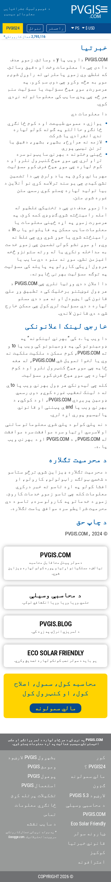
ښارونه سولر (89, 833)
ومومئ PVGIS (42, 766)
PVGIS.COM (94, 814)
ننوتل (35, 28)
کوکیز (97, 852)
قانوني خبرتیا (86, 843)
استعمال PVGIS (38, 785)
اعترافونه (91, 862)
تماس (50, 814)
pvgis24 (13, 28)
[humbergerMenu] (104, 9)
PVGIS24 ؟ (94, 766)
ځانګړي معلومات (35, 805)
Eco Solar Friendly (88, 824)
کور (100, 757)
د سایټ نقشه (41, 824)
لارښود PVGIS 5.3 (87, 795)
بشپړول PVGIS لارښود (32, 757)
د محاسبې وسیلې (85, 805)
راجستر (56, 28)
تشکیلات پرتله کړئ (33, 795)
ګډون (99, 785)
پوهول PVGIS (42, 776)
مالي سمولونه (55, 708)
